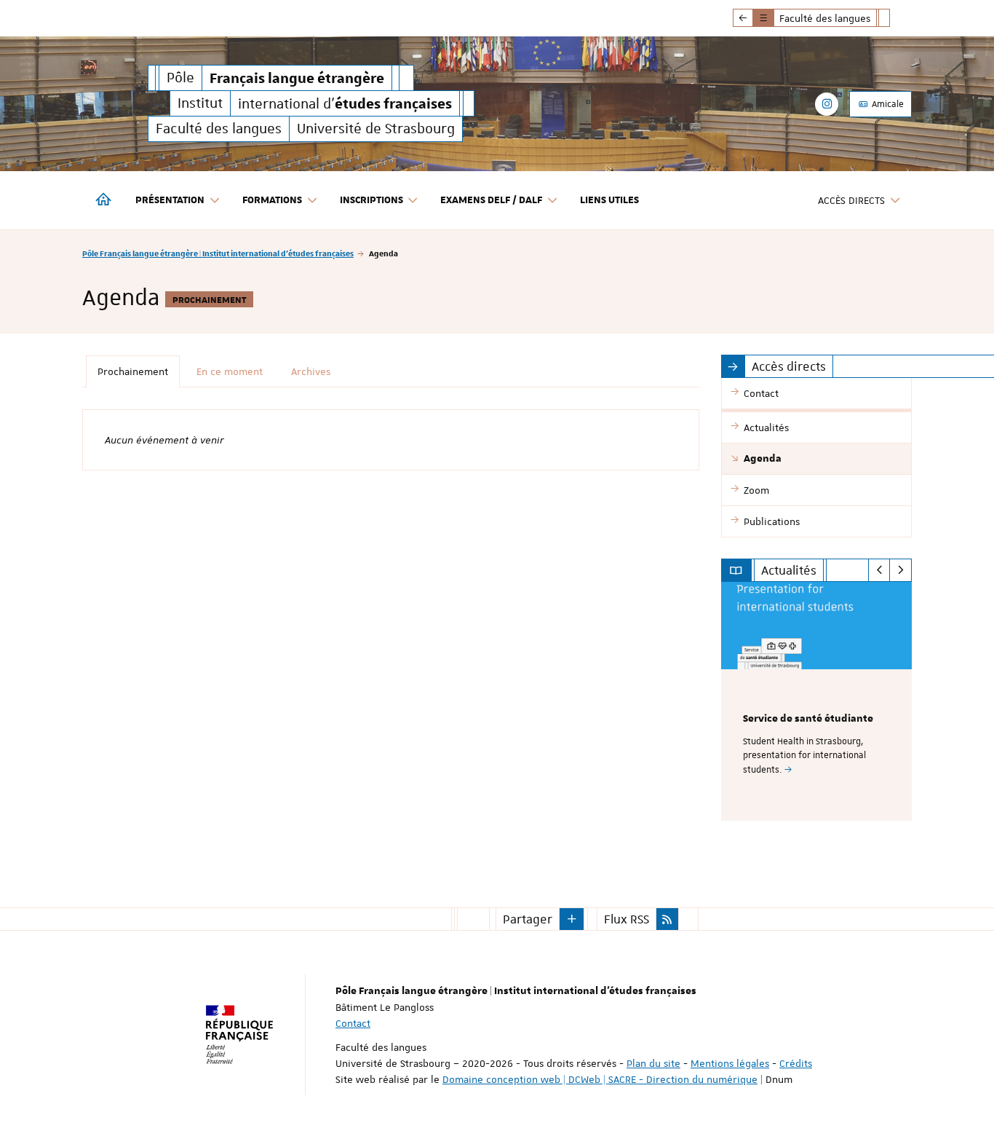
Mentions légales (730, 1063)
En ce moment (229, 371)
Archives (310, 371)
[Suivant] (900, 570)
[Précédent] (879, 570)
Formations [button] (272, 200)
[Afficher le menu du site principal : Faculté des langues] (743, 18)
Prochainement (133, 371)
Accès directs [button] (851, 200)
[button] (572, 919)
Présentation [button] (169, 200)
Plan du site (653, 1063)
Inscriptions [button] (371, 200)
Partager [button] (527, 919)
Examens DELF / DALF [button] (491, 200)
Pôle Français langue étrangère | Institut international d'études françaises (218, 253)
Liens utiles (609, 200)
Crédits (795, 1063)
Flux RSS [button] (626, 919)
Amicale (887, 104)
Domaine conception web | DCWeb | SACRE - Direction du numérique (600, 1079)
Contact (352, 1023)
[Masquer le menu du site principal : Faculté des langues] (895, 18)
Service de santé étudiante (808, 718)
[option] (817, 701)
